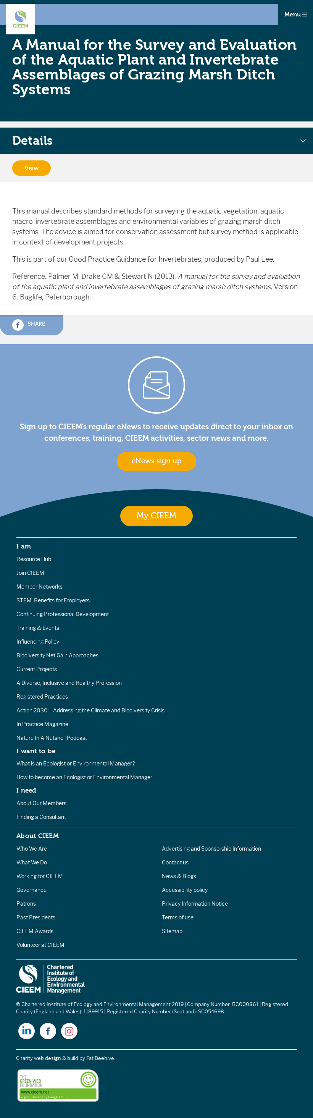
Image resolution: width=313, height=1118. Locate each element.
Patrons (26, 903)
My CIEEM (156, 516)
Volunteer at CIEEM (40, 945)
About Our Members (41, 803)
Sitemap (172, 931)
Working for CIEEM (39, 876)
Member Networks (39, 586)
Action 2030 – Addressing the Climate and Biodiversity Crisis (90, 710)
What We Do (31, 862)
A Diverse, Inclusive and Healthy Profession (69, 683)
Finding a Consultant (41, 817)
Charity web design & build (47, 1058)
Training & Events (37, 628)
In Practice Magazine (42, 724)
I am (23, 546)
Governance (31, 890)
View (31, 168)
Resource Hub (33, 559)
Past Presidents (35, 917)
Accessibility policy (185, 890)
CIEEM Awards (34, 931)
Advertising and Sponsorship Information (211, 848)
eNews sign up (156, 461)
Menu (293, 14)
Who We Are (31, 848)
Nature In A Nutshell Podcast (51, 738)
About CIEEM (37, 836)
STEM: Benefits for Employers (53, 600)
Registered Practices (42, 696)
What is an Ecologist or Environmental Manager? (75, 763)
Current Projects (36, 669)
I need (26, 790)
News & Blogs (179, 876)
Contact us (175, 862)
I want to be (35, 751)
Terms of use (178, 917)
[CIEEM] (20, 19)
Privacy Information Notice (195, 903)
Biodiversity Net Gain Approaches (57, 655)
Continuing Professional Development (62, 614)
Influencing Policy (37, 641)
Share (35, 324)
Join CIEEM (30, 573)
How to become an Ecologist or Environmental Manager (84, 777)
